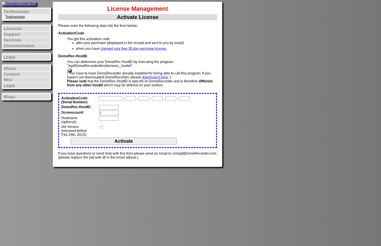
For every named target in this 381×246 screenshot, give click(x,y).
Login (9, 57)
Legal (9, 85)
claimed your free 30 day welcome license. (134, 48)
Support (12, 34)
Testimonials (15, 17)
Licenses (13, 28)
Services (12, 40)
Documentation (19, 45)
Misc (8, 79)
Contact (11, 74)
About (10, 68)
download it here (155, 77)
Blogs (9, 96)
